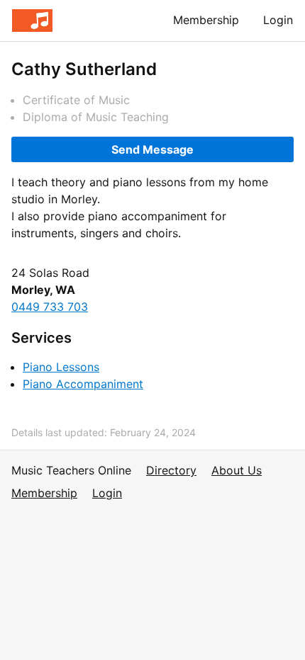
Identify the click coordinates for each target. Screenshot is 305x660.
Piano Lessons (61, 367)
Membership (206, 20)
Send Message (152, 149)
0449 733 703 (49, 307)
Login (278, 20)
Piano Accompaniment (83, 384)
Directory (171, 470)
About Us (236, 470)
